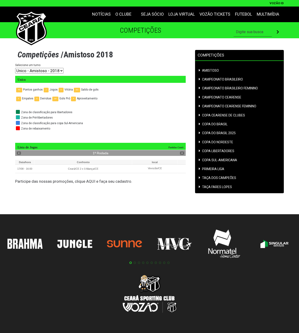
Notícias (101, 14)
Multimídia (268, 14)
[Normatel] (224, 244)
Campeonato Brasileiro (222, 79)
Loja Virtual (181, 14)
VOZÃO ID (277, 3)
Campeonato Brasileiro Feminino (230, 88)
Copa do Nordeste (217, 142)
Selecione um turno (27, 65)
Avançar (182, 153)
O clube (123, 14)
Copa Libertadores (218, 151)
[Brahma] (25, 244)
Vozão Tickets (214, 14)
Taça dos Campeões (219, 178)
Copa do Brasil (215, 124)
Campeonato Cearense (221, 97)
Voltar (19, 153)
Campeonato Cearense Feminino (229, 106)
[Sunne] (124, 244)
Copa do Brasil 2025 (219, 133)
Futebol (243, 14)
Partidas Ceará (175, 147)
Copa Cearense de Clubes (223, 115)
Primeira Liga (213, 169)
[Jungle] (74, 245)
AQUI (90, 181)
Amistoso (210, 70)
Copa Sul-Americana (219, 160)
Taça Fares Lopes (217, 187)
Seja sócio (152, 14)
